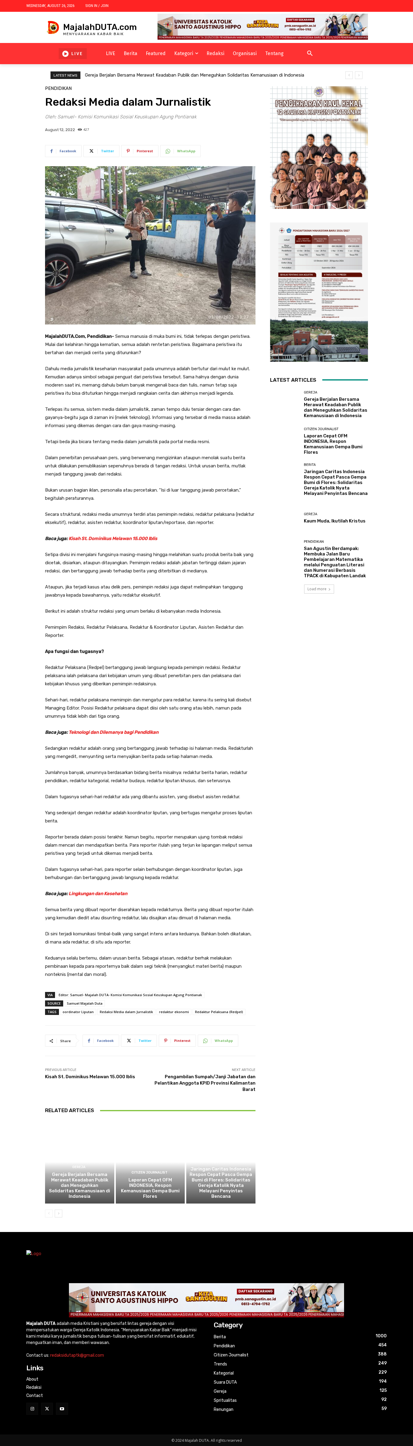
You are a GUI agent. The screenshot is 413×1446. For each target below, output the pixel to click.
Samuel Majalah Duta (84, 1003)
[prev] (349, 75)
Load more (317, 588)
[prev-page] (49, 1213)
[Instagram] (32, 1409)
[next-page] (58, 1213)
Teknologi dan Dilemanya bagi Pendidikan (113, 732)
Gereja (79, 1167)
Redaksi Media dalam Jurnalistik (126, 1012)
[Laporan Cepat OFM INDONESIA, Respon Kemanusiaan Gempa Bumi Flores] (150, 1161)
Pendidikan (58, 88)
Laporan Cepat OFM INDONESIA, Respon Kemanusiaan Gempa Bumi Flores (150, 1188)
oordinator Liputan (78, 1012)
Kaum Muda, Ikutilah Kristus (335, 521)
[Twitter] (47, 1409)
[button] (310, 53)
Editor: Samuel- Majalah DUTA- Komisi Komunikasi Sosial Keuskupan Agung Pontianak (130, 995)
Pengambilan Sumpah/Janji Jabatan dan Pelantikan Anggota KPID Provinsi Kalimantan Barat (204, 1083)
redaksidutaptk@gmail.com (77, 1355)
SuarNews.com (285, 611)
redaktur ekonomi (174, 1012)
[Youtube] (62, 1409)
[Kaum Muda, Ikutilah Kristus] (284, 518)
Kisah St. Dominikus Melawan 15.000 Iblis (113, 538)
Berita (220, 1161)
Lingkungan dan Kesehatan (98, 893)
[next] (359, 75)
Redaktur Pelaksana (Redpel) (219, 1012)
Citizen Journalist (149, 1172)
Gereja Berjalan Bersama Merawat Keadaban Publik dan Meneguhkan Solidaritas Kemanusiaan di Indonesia (194, 75)
